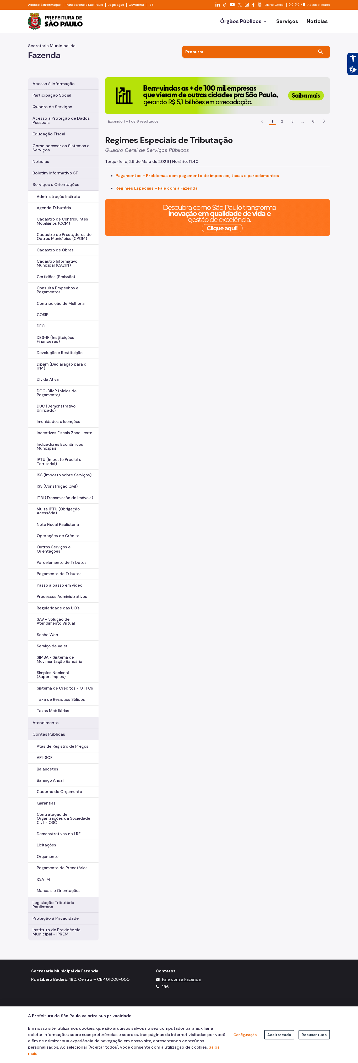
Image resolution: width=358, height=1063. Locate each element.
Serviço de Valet (52, 646)
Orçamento (47, 856)
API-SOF (44, 757)
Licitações (46, 845)
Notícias (40, 161)
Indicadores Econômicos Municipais (60, 446)
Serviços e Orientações (55, 184)
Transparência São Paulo (84, 4)
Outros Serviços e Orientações (53, 549)
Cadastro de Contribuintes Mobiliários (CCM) (62, 221)
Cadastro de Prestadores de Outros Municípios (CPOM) (64, 236)
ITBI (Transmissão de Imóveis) (65, 497)
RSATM (43, 879)
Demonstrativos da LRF (58, 833)
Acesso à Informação (53, 83)
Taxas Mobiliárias (53, 710)
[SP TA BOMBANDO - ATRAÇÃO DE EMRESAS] (217, 95)
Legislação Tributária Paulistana (53, 905)
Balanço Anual (50, 780)
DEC (41, 326)
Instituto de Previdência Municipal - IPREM (56, 932)
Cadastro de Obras (55, 250)
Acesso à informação (44, 4)
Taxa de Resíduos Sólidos (61, 699)
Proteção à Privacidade (55, 918)
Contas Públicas (48, 734)
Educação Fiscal (48, 134)
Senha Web (47, 634)
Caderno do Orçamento (59, 791)
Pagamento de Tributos (59, 573)
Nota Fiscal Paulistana (58, 524)
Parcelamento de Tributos (61, 562)
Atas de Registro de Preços (62, 746)
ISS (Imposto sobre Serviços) (64, 475)
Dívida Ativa (48, 379)
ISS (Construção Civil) (57, 486)
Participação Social (51, 95)
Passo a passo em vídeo (59, 585)
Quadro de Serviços (52, 106)
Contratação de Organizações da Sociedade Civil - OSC (63, 818)
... (302, 121)
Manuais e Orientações (58, 890)
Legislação (116, 4)
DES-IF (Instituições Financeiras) (55, 339)
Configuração (245, 1034)
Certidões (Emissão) (56, 276)
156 (151, 4)
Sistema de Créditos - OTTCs (65, 688)
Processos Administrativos (62, 596)
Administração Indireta (58, 196)
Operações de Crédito (58, 535)
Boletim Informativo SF (55, 173)
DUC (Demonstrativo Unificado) (56, 408)
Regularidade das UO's (58, 608)
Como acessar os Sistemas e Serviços (60, 148)
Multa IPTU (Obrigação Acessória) (58, 511)
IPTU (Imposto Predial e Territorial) (59, 461)
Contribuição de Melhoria (61, 303)
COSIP (42, 314)
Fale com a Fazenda (181, 979)
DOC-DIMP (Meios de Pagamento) (57, 393)
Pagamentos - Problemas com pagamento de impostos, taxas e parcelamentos (197, 175)
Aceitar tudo (279, 1034)
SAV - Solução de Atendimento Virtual (56, 621)
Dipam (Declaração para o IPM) (61, 366)
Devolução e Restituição (60, 352)
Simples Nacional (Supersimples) (53, 674)
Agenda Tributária (54, 208)
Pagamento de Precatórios (62, 868)
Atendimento (45, 722)
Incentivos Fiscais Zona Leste (64, 433)
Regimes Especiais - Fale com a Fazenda (157, 188)
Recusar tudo (314, 1034)
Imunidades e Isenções (58, 421)
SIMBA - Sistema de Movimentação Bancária (59, 659)
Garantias (46, 803)
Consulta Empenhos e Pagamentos (57, 290)
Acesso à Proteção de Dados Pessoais (61, 120)
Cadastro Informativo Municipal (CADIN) (57, 263)
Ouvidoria (136, 4)
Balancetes (47, 769)
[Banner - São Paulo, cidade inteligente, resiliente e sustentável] (217, 217)
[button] (324, 121)
